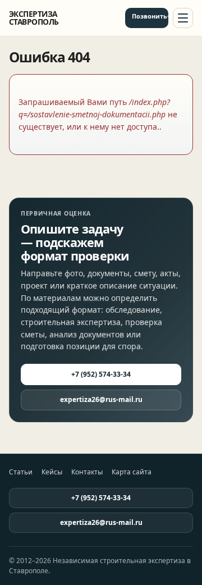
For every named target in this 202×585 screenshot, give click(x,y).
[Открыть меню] (183, 18)
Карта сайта (132, 472)
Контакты (87, 472)
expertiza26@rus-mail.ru (101, 399)
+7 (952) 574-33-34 (167, 16)
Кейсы (52, 472)
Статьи (21, 472)
